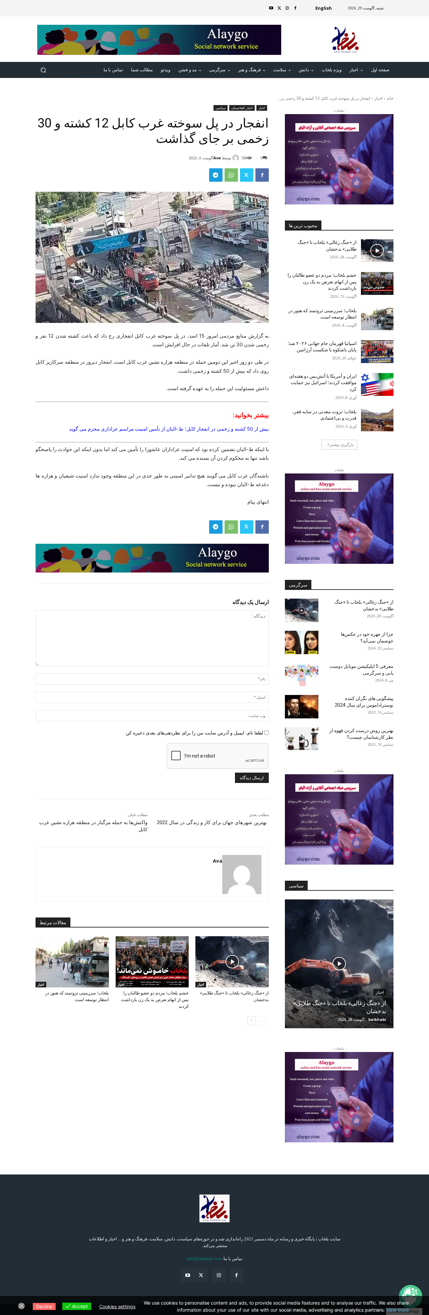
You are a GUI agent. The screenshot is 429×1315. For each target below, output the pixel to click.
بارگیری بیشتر (342, 444)
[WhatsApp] (231, 175)
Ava (217, 157)
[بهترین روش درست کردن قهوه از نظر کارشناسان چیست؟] (301, 739)
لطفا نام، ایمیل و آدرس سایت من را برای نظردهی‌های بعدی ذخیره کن (194, 732)
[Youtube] (271, 8)
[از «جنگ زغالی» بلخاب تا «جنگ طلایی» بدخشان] (232, 961)
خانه (390, 98)
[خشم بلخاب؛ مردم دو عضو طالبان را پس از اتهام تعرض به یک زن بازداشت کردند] (152, 961)
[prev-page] (262, 1021)
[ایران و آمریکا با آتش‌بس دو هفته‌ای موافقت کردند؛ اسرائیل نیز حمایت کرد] (377, 384)
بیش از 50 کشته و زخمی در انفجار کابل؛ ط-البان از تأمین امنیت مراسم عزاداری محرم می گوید (169, 429)
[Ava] (236, 158)
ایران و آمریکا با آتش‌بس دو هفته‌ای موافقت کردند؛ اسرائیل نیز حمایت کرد (323, 382)
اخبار (378, 98)
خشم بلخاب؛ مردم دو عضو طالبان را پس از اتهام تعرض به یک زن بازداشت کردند (155, 999)
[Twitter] (279, 8)
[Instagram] (287, 8)
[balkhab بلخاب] (345, 40)
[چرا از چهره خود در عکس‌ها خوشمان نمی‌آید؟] (301, 642)
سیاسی (221, 107)
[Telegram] (216, 175)
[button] (43, 70)
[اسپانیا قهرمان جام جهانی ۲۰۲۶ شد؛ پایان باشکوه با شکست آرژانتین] (377, 351)
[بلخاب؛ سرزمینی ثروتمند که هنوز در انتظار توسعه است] (72, 961)
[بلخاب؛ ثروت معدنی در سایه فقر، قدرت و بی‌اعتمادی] (377, 420)
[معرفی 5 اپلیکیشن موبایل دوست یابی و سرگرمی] (301, 674)
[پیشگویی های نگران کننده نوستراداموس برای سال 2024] (301, 706)
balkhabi (377, 1019)
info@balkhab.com (203, 1258)
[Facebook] (295, 8)
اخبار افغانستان (242, 107)
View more (397, 1310)
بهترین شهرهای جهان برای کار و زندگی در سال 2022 (212, 822)
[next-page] (251, 1021)
